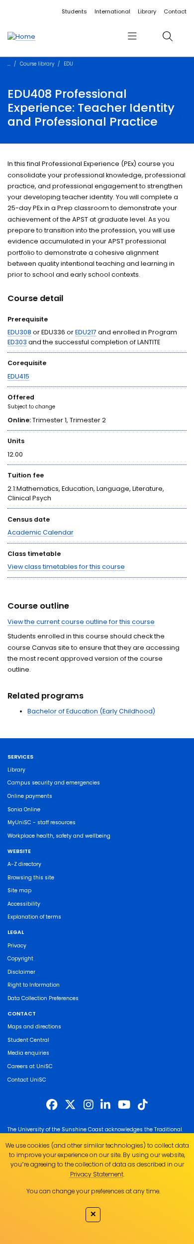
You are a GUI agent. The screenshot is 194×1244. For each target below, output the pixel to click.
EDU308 (19, 332)
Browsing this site (30, 877)
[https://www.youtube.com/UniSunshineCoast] (124, 1104)
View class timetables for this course (66, 566)
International (112, 11)
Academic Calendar (40, 532)
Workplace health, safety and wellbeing (58, 836)
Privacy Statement (96, 1174)
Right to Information (33, 985)
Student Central (28, 1040)
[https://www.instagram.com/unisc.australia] (89, 1104)
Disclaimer (21, 972)
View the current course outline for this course (81, 622)
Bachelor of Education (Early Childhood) (91, 711)
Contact (175, 11)
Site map (19, 890)
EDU (68, 64)
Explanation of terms (34, 917)
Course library (37, 64)
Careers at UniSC (30, 1066)
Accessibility (23, 904)
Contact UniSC (26, 1080)
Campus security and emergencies (53, 782)
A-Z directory (24, 864)
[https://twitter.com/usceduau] (70, 1104)
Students (74, 11)
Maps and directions (34, 1026)
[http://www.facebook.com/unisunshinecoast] (51, 1104)
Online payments (29, 796)
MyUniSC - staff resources (41, 822)
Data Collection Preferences (43, 998)
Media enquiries (28, 1053)
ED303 (17, 342)
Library (147, 11)
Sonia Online (23, 809)
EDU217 (86, 332)
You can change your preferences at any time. (93, 1191)
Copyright (20, 958)
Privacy (16, 945)
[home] (21, 36)
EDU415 (18, 376)
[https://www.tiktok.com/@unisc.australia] (143, 1104)
